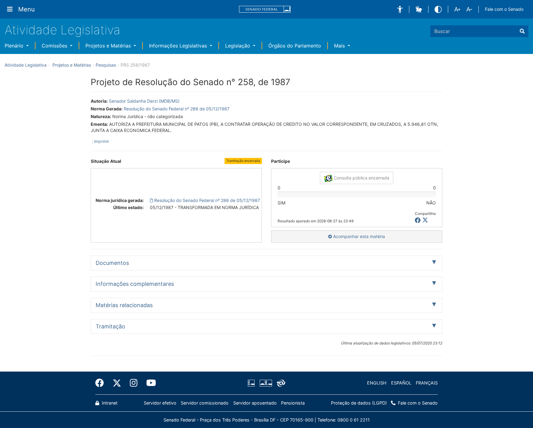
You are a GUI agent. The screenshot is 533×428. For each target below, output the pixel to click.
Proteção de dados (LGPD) (359, 402)
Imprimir (101, 141)
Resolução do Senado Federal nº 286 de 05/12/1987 (176, 108)
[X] (425, 220)
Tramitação (110, 326)
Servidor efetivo (160, 402)
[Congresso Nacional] (265, 383)
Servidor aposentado (255, 402)
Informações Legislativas (179, 46)
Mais (340, 46)
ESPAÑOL (401, 382)
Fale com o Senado (504, 9)
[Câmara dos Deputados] (252, 383)
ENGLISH (376, 382)
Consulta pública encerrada (361, 177)
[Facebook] (101, 383)
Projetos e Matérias (108, 46)
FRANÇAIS (427, 382)
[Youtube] (149, 383)
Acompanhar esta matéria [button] (358, 236)
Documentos (112, 263)
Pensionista (293, 402)
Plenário (15, 46)
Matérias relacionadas (124, 305)
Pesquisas (106, 65)
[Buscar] (522, 31)
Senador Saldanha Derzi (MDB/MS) (144, 101)
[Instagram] (134, 383)
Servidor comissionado (205, 402)
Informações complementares (135, 284)
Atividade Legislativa (62, 29)
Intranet (109, 402)
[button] (400, 9)
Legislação (238, 46)
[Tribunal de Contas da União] (280, 383)
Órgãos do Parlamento (294, 46)
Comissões (55, 46)
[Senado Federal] (265, 9)
